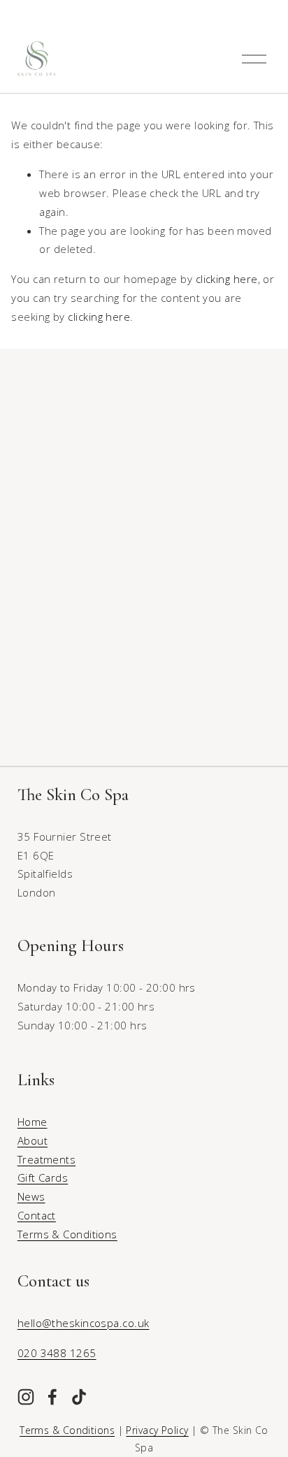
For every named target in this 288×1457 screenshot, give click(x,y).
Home (32, 1122)
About (32, 1140)
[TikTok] (79, 1397)
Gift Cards (42, 1177)
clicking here (227, 279)
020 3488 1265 (56, 1353)
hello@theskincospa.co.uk (83, 1323)
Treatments (46, 1159)
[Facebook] (52, 1397)
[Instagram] (25, 1397)
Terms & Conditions (67, 1234)
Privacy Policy (157, 1430)
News (31, 1196)
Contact (36, 1215)
